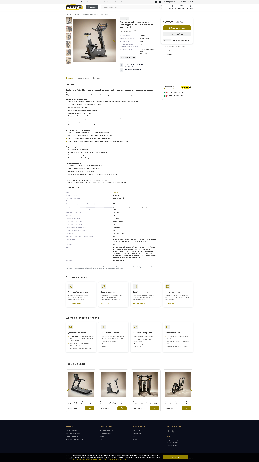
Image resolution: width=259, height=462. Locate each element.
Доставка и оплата (93, 2)
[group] (94, 40)
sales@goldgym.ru (172, 445)
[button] (114, 42)
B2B (103, 2)
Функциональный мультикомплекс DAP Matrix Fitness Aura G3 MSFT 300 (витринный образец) (144, 403)
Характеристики (83, 78)
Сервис (109, 2)
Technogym (104, 14)
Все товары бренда (171, 89)
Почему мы (137, 433)
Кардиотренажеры (72, 430)
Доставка (96, 78)
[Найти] (160, 7)
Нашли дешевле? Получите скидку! (175, 46)
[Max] (160, 1)
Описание (69, 78)
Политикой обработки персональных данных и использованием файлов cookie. (98, 459)
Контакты (69, 2)
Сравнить (169, 54)
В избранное (170, 51)
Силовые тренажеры (73, 433)
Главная (68, 14)
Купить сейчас (177, 34)
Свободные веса (72, 436)
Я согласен (175, 457)
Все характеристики (128, 57)
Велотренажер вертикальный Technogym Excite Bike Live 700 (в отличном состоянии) (112, 403)
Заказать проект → (139, 303)
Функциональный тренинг (75, 439)
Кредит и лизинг (126, 2)
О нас (116, 2)
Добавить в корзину (177, 28)
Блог (82, 2)
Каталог (93, 7)
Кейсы (77, 2)
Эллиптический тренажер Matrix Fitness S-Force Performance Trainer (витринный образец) (178, 403)
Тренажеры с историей (90, 14)
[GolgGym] (74, 7)
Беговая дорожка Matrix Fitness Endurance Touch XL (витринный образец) (79, 403)
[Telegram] (156, 1)
